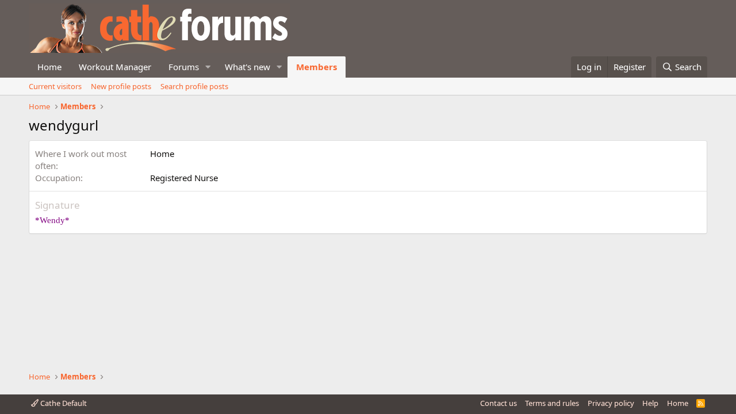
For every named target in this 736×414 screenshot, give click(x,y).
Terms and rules (552, 403)
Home (49, 66)
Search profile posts (194, 86)
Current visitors (55, 86)
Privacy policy (611, 403)
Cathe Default (63, 403)
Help (650, 403)
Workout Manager (115, 66)
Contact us (498, 403)
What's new (247, 66)
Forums (183, 66)
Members (316, 66)
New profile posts (121, 86)
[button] (208, 67)
